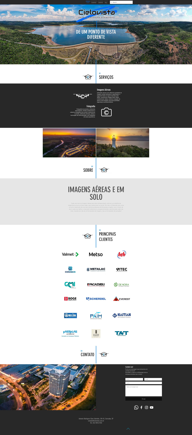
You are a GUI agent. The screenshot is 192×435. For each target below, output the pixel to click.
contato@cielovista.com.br (96, 421)
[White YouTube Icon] (151, 407)
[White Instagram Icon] (146, 407)
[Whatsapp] (136, 407)
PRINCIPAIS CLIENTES (107, 236)
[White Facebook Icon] (141, 407)
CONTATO (87, 354)
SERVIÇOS (106, 77)
